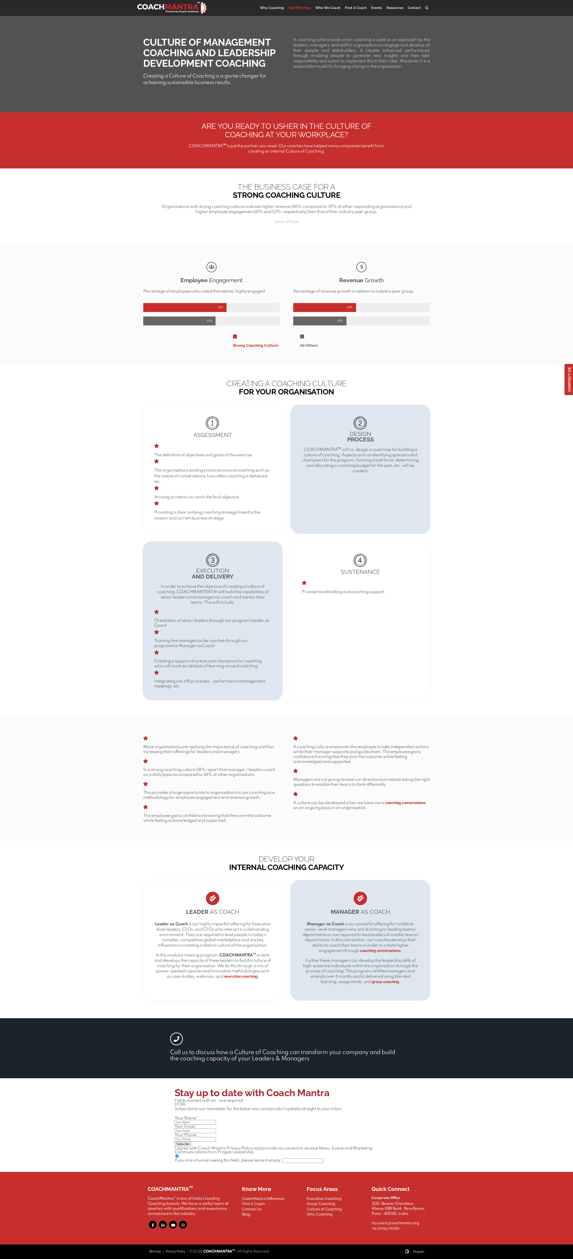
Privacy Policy (175, 1251)
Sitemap (155, 1251)
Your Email (186, 1126)
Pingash (418, 1252)
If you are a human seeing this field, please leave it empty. (228, 1160)
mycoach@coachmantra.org (395, 1223)
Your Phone (186, 1135)
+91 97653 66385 (386, 1228)
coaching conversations (405, 803)
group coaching (385, 981)
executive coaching (241, 976)
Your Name (187, 1118)
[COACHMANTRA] (172, 8)
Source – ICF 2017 (286, 222)
